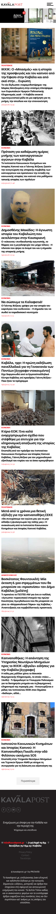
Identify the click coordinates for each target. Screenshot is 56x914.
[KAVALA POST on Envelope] (13, 809)
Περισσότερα (28, 781)
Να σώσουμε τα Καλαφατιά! (21, 302)
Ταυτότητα (25, 858)
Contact (25, 855)
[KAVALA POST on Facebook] (4, 809)
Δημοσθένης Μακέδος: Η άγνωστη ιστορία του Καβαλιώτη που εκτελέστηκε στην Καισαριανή (26, 234)
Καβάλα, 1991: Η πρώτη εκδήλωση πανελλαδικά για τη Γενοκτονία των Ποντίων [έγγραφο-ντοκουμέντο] (27, 366)
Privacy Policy (25, 852)
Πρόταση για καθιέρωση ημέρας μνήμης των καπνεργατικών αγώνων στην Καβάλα (24, 155)
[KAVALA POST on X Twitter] (9, 809)
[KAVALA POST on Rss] (18, 809)
